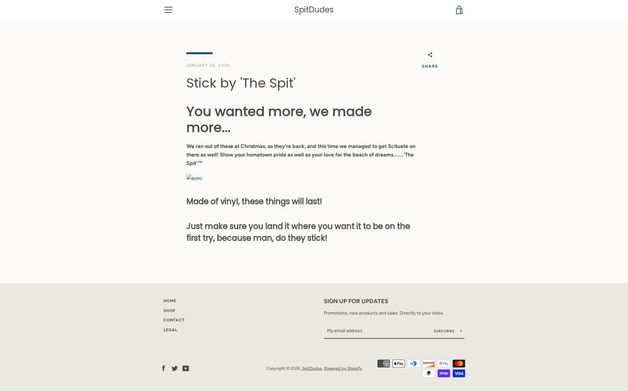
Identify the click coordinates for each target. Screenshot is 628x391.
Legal (170, 330)
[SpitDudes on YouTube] (186, 368)
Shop (169, 310)
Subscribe (445, 331)
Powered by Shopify (343, 368)
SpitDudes (314, 10)
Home (170, 301)
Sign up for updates (356, 301)
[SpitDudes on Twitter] (174, 368)
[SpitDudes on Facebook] (163, 368)
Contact (174, 320)
